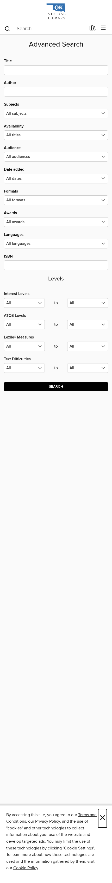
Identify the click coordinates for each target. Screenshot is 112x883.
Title (8, 61)
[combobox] (45, 28)
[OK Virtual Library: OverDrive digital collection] (56, 11)
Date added (14, 169)
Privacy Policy (47, 821)
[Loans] (92, 29)
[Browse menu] (103, 28)
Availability (14, 126)
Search (56, 386)
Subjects (11, 104)
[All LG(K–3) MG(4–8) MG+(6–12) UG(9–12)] (24, 305)
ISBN (8, 256)
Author (10, 82)
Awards (10, 212)
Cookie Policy (25, 868)
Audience (12, 147)
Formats (11, 191)
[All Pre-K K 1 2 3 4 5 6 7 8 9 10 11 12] (24, 370)
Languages (13, 234)
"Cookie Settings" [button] (78, 848)
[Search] (7, 28)
